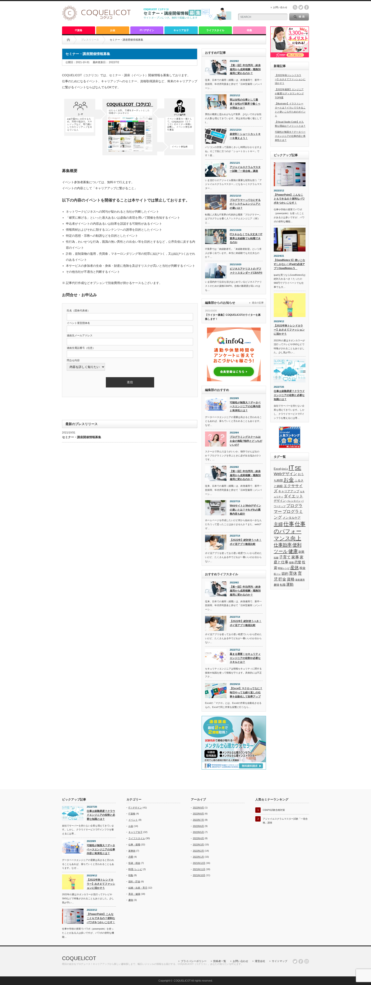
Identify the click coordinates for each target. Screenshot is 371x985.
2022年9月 (198, 807)
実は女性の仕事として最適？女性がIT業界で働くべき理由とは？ (245, 103)
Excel (277, 468)
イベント (133, 820)
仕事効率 (283, 544)
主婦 (278, 524)
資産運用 (300, 579)
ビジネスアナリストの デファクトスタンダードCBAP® (246, 270)
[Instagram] (306, 961)
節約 (284, 573)
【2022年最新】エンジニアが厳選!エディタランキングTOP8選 (289, 93)
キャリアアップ (288, 491)
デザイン (280, 500)
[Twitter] (295, 961)
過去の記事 (258, 302)
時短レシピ (284, 568)
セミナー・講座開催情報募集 (81, 437)
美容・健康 (134, 894)
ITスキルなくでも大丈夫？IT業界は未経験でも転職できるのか (246, 238)
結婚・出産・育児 (137, 887)
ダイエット (293, 496)
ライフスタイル (215, 30)
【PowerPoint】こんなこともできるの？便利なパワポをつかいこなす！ (289, 198)
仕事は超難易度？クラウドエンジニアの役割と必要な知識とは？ (289, 395)
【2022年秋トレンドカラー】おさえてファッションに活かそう (290, 79)
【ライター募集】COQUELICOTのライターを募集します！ (233, 316)
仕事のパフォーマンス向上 (290, 531)
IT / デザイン (147, 30)
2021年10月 (199, 875)
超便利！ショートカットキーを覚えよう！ (245, 136)
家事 (295, 557)
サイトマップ (279, 961)
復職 (291, 562)
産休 (294, 567)
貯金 (282, 579)
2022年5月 (198, 832)
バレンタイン (293, 501)
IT (291, 467)
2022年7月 (198, 820)
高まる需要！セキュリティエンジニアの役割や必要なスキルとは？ (245, 658)
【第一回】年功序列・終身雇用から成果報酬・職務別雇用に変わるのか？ (245, 69)
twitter (300, 7)
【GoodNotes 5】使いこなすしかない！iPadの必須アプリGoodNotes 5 (289, 264)
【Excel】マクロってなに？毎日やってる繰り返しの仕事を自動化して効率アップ (246, 692)
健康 (293, 551)
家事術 (131, 850)
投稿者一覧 (219, 961)
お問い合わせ (280, 7)
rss (295, 7)
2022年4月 (198, 838)
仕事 (288, 524)
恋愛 (297, 562)
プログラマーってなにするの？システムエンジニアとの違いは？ (245, 203)
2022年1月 (198, 856)
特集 (249, 30)
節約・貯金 (134, 881)
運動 (289, 584)
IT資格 (78, 30)
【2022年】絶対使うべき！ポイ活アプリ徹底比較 (246, 542)
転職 (283, 584)
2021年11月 (199, 869)
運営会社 (260, 961)
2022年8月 (198, 813)
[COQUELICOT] (96, 19)
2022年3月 (198, 844)
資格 (291, 579)
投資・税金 (134, 863)
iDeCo (284, 469)
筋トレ (277, 574)
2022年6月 (198, 826)
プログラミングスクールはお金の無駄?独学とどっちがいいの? (246, 440)
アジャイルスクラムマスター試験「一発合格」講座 (245, 169)
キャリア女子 (181, 30)
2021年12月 (199, 863)
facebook (306, 7)
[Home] (68, 39)
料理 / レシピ (135, 869)
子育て (285, 557)
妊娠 (276, 557)
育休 (293, 573)
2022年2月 (198, 850)
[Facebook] (300, 961)
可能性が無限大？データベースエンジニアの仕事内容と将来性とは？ (245, 406)
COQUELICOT (79, 958)
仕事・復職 (134, 844)
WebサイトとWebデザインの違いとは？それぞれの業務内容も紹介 (245, 509)
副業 (301, 551)
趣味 (276, 584)
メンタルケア (292, 517)
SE (298, 468)
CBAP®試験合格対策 (274, 810)
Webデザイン (285, 474)
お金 (112, 30)
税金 (303, 568)
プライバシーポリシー (194, 961)
